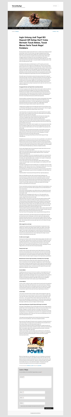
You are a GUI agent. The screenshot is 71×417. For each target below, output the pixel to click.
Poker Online (46, 28)
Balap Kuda (21, 28)
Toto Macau (51, 28)
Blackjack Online (27, 28)
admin (32, 365)
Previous (54, 31)
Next (58, 31)
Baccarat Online (14, 28)
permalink (39, 365)
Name (21, 392)
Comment (22, 377)
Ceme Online (34, 28)
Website (21, 403)
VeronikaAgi (17, 6)
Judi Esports (40, 28)
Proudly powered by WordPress (35, 413)
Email (21, 397)
